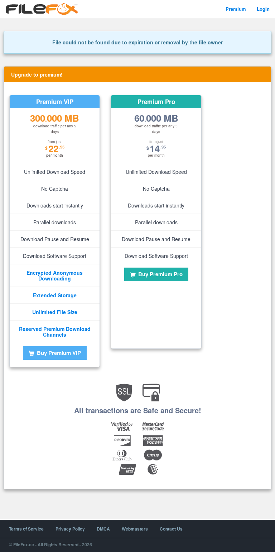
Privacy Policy (70, 529)
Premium (236, 8)
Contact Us (171, 529)
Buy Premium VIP (58, 353)
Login (263, 8)
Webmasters (135, 529)
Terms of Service (26, 529)
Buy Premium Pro (160, 274)
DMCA (103, 529)
